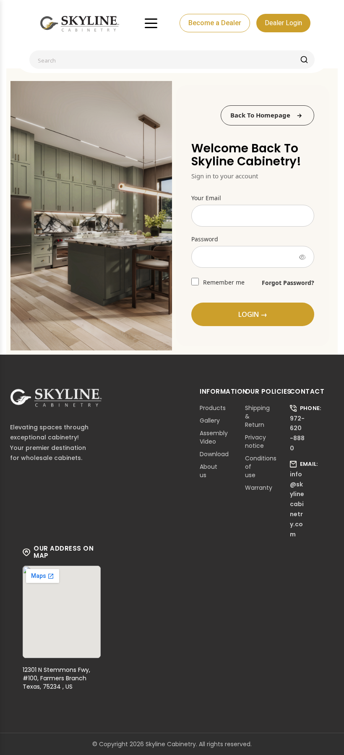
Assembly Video (214, 437)
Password (204, 239)
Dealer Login (283, 23)
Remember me (223, 282)
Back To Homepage (260, 115)
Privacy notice (255, 441)
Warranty (258, 487)
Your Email (206, 198)
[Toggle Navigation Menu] (151, 23)
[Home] (79, 23)
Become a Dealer (214, 23)
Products (213, 408)
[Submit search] (304, 59)
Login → (252, 314)
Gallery (210, 420)
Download (214, 454)
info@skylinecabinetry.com (297, 504)
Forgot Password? (288, 283)
